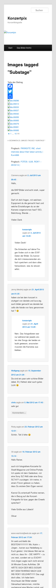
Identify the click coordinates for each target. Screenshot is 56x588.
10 (15, 133)
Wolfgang (15, 370)
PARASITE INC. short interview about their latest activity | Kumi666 (27, 151)
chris (13, 402)
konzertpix (27, 229)
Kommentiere (19, 412)
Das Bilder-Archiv (24, 47)
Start (10, 47)
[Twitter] (28, 91)
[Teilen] (28, 96)
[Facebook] (28, 86)
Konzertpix (17, 18)
